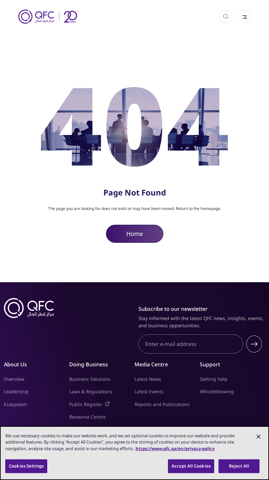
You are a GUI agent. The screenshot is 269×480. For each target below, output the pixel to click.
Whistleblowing (217, 391)
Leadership (16, 391)
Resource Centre (87, 417)
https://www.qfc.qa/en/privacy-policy (175, 448)
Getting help (213, 379)
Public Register (101, 404)
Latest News (147, 379)
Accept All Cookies (191, 466)
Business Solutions (90, 379)
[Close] (258, 436)
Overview (14, 379)
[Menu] (244, 16)
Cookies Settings (26, 466)
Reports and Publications (162, 404)
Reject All (239, 466)
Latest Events (148, 391)
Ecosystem (15, 404)
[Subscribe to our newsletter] (254, 344)
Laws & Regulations (90, 391)
